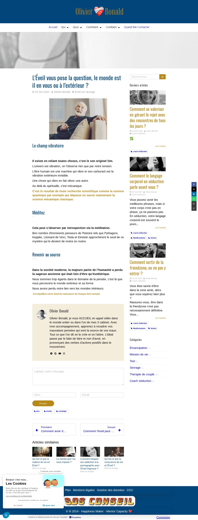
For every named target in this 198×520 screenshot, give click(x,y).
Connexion (163, 517)
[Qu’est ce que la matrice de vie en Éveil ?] (42, 452)
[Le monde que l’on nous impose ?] (66, 452)
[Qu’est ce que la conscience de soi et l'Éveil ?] (114, 452)
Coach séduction (140, 380)
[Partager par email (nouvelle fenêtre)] (194, 203)
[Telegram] (51, 354)
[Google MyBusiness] (55, 354)
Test (132, 361)
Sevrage (135, 367)
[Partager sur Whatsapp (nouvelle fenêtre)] (194, 198)
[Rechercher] (162, 76)
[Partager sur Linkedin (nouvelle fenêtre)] (194, 194)
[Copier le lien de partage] (194, 208)
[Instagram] (64, 354)
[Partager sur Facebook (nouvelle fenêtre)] (194, 184)
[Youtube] (60, 354)
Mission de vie (139, 354)
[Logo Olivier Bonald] (99, 19)
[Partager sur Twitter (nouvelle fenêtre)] (194, 189)
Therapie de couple (142, 374)
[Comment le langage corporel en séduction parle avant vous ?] (148, 164)
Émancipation (138, 347)
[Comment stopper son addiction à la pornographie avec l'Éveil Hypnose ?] (90, 452)
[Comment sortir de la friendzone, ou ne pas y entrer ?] (148, 250)
